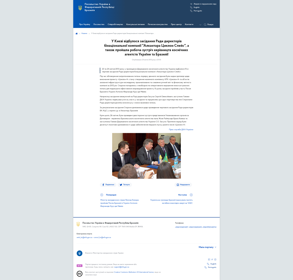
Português (198, 11)
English (196, 7)
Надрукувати (185, 185)
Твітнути (126, 185)
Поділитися (110, 185)
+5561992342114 (209, 227)
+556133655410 (195, 227)
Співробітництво (115, 24)
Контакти (189, 24)
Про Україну (84, 24)
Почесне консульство (158, 24)
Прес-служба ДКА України (181, 130)
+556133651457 (181, 227)
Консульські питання (135, 24)
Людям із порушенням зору (205, 4)
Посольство (99, 24)
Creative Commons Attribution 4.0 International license (134, 272)
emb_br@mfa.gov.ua (84, 237)
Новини (84, 33)
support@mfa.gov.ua (121, 267)
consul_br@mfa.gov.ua (102, 237)
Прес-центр (176, 24)
